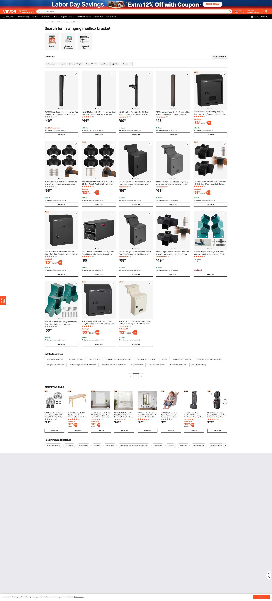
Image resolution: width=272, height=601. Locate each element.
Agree (261, 597)
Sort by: (215, 56)
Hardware (52, 22)
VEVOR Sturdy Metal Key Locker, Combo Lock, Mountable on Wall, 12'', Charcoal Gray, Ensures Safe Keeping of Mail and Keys (98, 323)
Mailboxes (60, 22)
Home (46, 22)
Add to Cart (61, 134)
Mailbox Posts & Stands (71, 22)
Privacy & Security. (79, 597)
